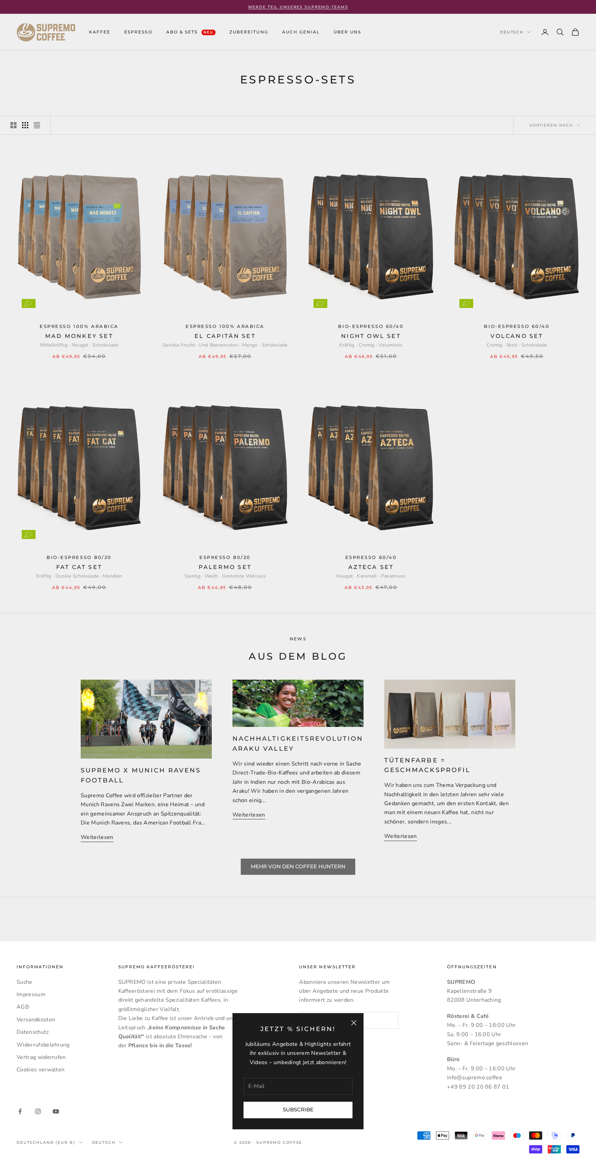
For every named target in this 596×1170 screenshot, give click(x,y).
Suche (24, 982)
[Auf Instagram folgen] (37, 1111)
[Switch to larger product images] (13, 125)
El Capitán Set (225, 336)
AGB (23, 1007)
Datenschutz (33, 1032)
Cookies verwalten (40, 1069)
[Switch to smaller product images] (25, 125)
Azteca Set (371, 567)
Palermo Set (225, 567)
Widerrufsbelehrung (43, 1045)
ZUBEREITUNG (248, 31)
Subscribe (298, 1109)
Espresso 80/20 (225, 557)
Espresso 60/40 (371, 557)
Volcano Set (516, 336)
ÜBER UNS (347, 31)
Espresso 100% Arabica (79, 326)
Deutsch (512, 32)
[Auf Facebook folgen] (20, 1111)
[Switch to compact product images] (37, 125)
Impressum (31, 994)
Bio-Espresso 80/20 (79, 557)
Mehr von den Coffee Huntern (298, 866)
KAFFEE (99, 31)
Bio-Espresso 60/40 (371, 326)
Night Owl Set (371, 336)
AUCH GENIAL (301, 31)
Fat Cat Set (79, 567)
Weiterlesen (97, 837)
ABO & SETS (190, 31)
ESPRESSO (138, 31)
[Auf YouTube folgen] (55, 1111)
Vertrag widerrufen (41, 1057)
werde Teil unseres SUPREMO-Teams (298, 6)
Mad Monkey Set (79, 336)
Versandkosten (36, 1019)
